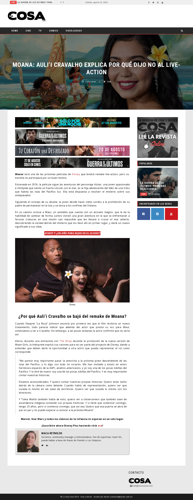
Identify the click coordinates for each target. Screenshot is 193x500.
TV (40, 31)
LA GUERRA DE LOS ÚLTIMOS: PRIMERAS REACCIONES (153, 185)
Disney (76, 174)
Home (14, 31)
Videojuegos (74, 31)
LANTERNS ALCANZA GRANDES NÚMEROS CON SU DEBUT (49, 2)
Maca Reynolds (51, 433)
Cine (28, 31)
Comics (26, 2)
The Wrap (65, 341)
